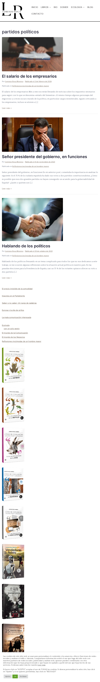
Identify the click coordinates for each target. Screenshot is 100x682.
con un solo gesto (12, 328)
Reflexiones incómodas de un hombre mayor (30, 86)
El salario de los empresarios (29, 76)
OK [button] (15, 676)
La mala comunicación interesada (16, 317)
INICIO (34, 7)
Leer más (6, 108)
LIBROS (44, 7)
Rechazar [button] (23, 676)
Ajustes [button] (7, 676)
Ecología (5, 325)
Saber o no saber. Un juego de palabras (19, 303)
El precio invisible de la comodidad (17, 289)
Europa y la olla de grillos (13, 310)
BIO (55, 7)
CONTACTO (37, 14)
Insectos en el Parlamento (13, 296)
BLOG (90, 7)
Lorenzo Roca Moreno (14, 81)
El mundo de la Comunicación (15, 333)
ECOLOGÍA (76, 7)
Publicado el (38, 81)
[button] (49, 7)
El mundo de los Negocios (13, 337)
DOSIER (64, 7)
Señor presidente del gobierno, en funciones (44, 156)
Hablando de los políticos (26, 246)
